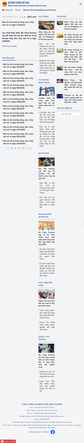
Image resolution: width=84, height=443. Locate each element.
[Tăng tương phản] (33, 16)
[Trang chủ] (24, 4)
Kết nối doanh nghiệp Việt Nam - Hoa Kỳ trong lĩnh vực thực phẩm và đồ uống (73, 70)
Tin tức (17, 10)
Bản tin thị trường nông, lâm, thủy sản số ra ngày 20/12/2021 (18, 135)
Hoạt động (43, 16)
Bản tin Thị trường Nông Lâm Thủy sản (39, 10)
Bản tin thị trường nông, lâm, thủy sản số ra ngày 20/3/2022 (18, 72)
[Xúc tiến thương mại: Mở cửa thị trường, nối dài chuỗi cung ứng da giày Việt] (46, 162)
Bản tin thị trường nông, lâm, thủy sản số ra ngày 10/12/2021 (18, 142)
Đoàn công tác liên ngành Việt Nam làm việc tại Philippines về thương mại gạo (73, 25)
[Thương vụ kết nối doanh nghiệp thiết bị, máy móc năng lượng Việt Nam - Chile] (60, 96)
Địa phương (43, 153)
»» (30, 148)
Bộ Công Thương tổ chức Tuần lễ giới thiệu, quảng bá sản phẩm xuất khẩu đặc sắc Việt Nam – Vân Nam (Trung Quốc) (73, 55)
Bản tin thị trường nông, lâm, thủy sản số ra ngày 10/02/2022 (18, 100)
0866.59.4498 (45, 419)
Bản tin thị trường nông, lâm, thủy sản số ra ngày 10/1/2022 (18, 121)
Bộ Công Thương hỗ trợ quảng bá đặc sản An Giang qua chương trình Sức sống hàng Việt (73, 39)
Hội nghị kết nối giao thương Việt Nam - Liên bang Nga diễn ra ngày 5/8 (47, 202)
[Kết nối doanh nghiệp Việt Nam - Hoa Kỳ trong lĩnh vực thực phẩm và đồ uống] (60, 68)
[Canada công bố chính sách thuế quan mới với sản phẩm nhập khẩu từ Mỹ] (46, 91)
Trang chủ (8, 10)
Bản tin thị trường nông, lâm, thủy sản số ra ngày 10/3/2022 (18, 79)
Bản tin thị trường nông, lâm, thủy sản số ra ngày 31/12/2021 (18, 128)
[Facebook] (53, 432)
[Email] (31, 16)
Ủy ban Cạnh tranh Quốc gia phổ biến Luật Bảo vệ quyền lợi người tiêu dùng (47, 254)
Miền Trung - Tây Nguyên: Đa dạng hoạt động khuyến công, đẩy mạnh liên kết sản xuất (73, 84)
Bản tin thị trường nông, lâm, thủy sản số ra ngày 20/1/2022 (18, 114)
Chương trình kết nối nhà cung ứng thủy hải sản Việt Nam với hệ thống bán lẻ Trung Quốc (47, 117)
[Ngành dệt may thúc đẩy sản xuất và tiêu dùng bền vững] (46, 294)
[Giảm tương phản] (35, 16)
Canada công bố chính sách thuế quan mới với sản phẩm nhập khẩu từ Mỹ (46, 103)
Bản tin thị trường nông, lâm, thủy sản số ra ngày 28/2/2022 (18, 86)
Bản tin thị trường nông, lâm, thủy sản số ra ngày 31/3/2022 (18, 65)
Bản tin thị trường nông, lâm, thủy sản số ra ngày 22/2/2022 (18, 93)
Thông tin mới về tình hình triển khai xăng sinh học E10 (47, 374)
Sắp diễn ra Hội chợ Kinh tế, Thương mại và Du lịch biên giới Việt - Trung (47, 188)
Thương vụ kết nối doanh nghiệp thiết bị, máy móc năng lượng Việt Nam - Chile (73, 98)
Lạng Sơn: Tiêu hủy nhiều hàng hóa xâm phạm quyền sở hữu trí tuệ (47, 386)
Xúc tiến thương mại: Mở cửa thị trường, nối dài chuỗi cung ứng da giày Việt (46, 173)
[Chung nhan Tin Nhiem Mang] (39, 432)
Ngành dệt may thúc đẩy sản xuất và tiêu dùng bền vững (46, 303)
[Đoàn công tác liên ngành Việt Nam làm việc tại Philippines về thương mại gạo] (46, 25)
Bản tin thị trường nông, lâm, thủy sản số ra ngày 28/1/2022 (18, 107)
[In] (29, 16)
